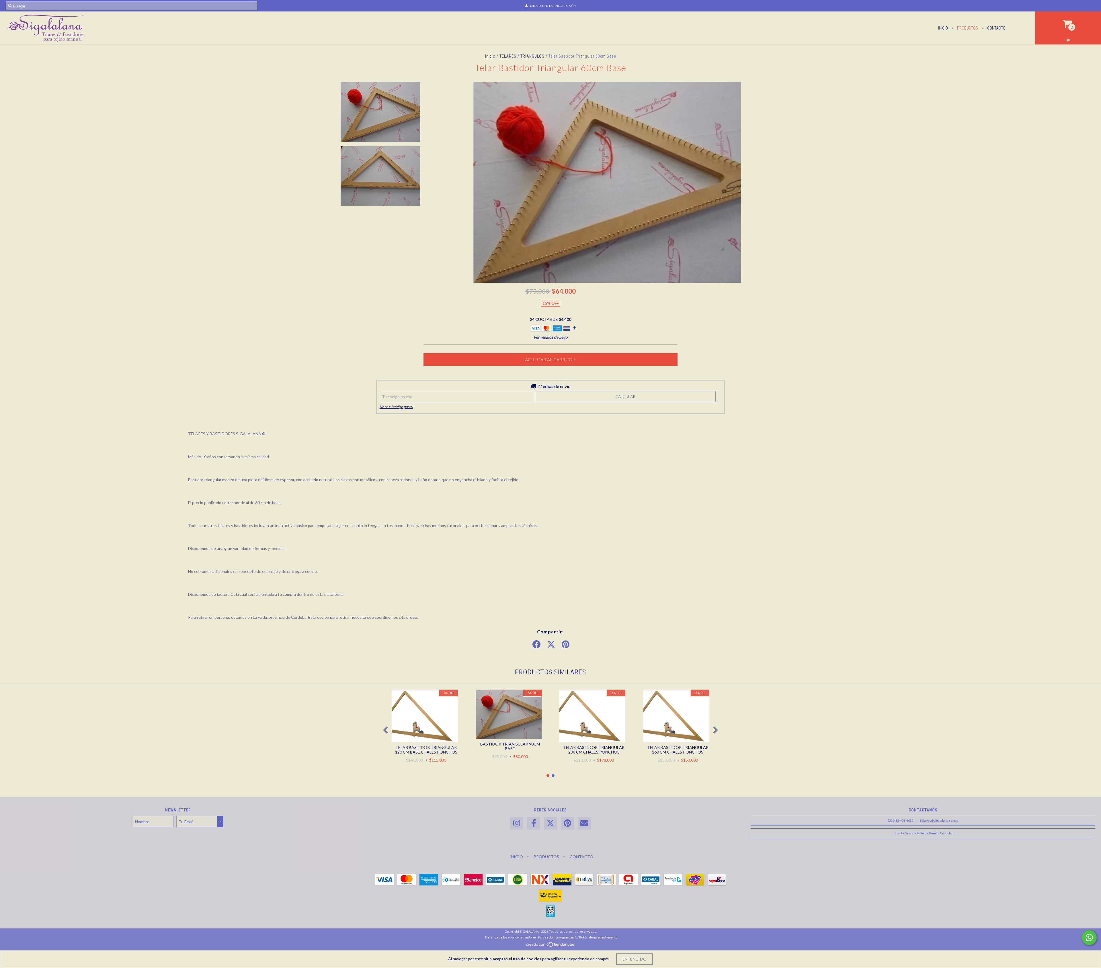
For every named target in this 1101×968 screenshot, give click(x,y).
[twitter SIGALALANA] (550, 823)
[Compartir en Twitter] (551, 644)
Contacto (996, 28)
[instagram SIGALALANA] (516, 823)
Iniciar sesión (565, 5)
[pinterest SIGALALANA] (567, 823)
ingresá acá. (568, 937)
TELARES (507, 56)
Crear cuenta (541, 5)
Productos (967, 28)
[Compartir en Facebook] (536, 644)
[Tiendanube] (551, 946)
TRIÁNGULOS (532, 56)
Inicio (943, 28)
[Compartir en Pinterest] (565, 644)
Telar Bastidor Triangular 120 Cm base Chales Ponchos (426, 749)
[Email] (584, 823)
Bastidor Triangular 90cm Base (510, 746)
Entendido (634, 959)
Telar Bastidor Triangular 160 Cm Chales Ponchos (677, 749)
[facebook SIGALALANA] (533, 823)
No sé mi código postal (396, 407)
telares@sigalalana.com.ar (939, 820)
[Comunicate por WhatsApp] (1089, 937)
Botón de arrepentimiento (598, 937)
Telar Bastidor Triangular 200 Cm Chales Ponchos (593, 749)
